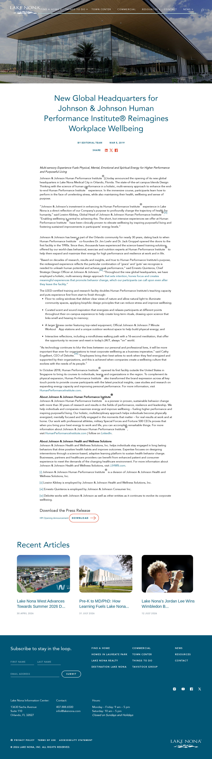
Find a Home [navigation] (50, 9)
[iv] (41, 496)
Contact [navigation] (170, 9)
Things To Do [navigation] (142, 660)
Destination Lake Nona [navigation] (109, 666)
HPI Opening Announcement (54, 518)
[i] (41, 472)
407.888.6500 (64, 707)
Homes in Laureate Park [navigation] (109, 654)
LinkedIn (106, 433)
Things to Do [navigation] (75, 9)
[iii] (41, 489)
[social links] (174, 689)
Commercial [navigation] (126, 9)
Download (80, 518)
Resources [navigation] (150, 9)
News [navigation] (187, 9)
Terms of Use (47, 740)
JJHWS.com (117, 466)
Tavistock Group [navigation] (145, 666)
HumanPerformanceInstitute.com (60, 390)
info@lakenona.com (68, 711)
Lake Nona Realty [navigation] (105, 660)
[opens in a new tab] (106, 150)
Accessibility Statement (76, 740)
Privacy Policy (24, 740)
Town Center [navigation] (101, 9)
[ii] (41, 483)
